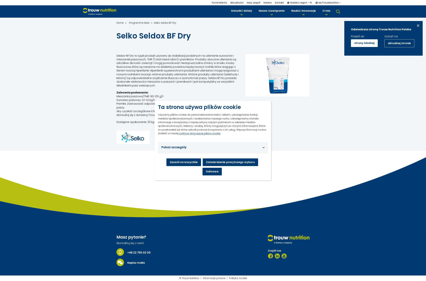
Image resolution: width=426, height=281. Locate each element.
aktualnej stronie (399, 43)
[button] (241, 11)
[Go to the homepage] (289, 239)
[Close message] (418, 25)
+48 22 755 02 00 (139, 253)
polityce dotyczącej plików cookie (199, 133)
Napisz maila (136, 263)
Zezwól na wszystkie (184, 162)
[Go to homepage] (99, 11)
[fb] (270, 256)
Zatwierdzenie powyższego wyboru (230, 162)
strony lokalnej (364, 43)
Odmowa (212, 171)
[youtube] (284, 256)
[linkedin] (277, 256)
